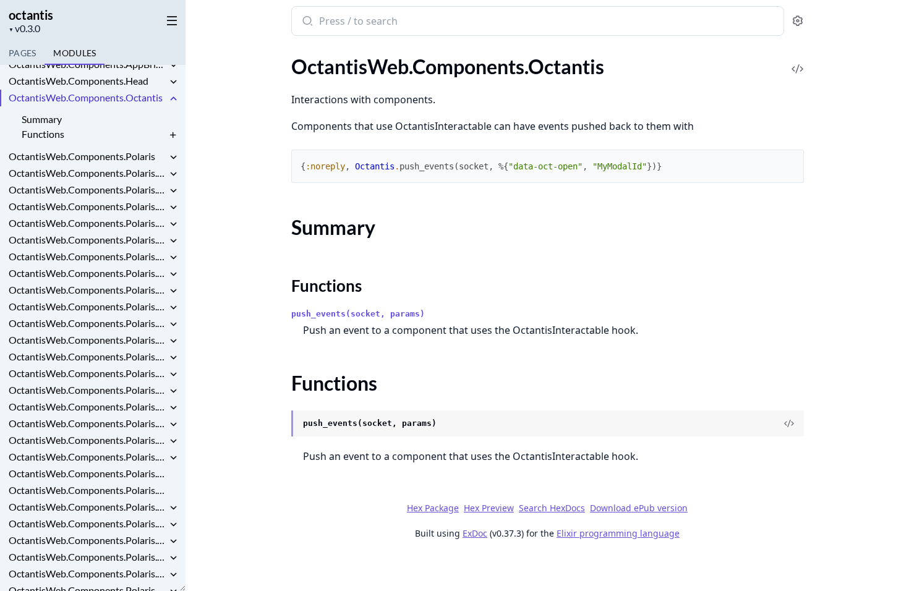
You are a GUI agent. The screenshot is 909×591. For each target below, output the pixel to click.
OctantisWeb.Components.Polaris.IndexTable (88, 573)
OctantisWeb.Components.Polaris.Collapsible (88, 390)
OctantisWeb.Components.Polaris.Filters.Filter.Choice (88, 490)
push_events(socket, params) (358, 313)
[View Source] (798, 60)
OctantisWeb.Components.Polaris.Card (88, 323)
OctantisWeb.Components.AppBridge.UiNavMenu (88, 64)
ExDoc (475, 533)
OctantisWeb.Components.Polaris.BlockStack (88, 239)
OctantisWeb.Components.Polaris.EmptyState (88, 440)
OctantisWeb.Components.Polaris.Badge (88, 189)
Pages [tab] (22, 53)
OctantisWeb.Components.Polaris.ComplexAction (88, 406)
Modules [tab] (74, 53)
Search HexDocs (552, 508)
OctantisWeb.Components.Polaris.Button (88, 273)
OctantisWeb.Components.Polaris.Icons (88, 540)
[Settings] (798, 21)
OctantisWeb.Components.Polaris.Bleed (88, 223)
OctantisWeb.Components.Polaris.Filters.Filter (88, 473)
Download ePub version (639, 508)
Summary (42, 119)
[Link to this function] (279, 424)
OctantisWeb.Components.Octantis (86, 97)
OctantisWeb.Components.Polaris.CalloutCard (88, 306)
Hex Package (433, 508)
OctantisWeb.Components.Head (78, 81)
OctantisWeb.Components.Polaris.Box (88, 256)
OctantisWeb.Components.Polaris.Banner (88, 206)
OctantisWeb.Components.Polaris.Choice (88, 356)
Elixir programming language (618, 533)
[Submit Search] (306, 22)
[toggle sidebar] (169, 20)
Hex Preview (489, 508)
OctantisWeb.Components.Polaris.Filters (88, 456)
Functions (43, 134)
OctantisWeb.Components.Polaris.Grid (88, 506)
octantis (31, 14)
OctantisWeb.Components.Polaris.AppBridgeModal (88, 173)
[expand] (173, 66)
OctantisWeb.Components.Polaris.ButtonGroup (88, 290)
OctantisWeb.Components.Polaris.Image (88, 557)
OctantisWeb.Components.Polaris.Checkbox (88, 340)
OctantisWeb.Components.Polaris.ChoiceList (88, 373)
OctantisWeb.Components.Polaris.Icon (88, 523)
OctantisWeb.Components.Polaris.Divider (88, 423)
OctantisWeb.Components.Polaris (82, 156)
